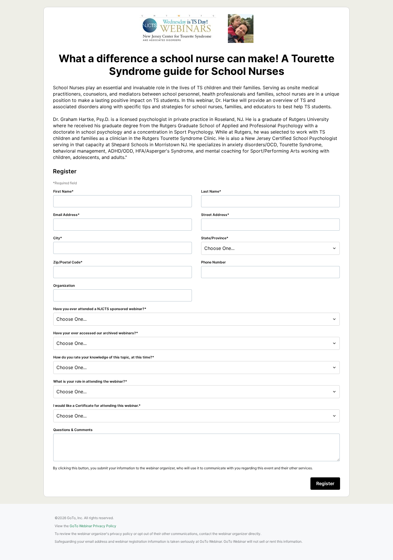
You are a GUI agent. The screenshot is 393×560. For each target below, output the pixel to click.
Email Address (65, 214)
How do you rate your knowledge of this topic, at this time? (102, 357)
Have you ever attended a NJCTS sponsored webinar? (98, 309)
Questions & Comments (73, 430)
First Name (62, 191)
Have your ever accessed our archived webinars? (94, 333)
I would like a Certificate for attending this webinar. (96, 405)
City (56, 238)
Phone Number (213, 262)
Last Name (210, 191)
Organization (64, 285)
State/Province (213, 238)
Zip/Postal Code (67, 262)
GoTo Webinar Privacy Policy (93, 526)
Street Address (214, 214)
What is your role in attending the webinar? (89, 381)
